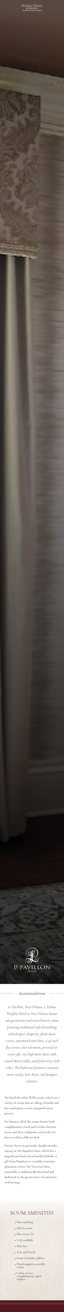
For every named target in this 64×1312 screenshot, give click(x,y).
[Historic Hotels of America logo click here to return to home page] (32, 8)
